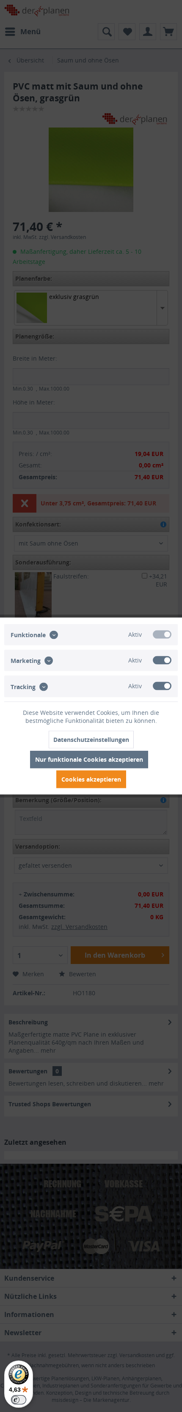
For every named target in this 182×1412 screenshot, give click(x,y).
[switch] (18, 1399)
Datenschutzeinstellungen (91, 740)
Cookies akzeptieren (91, 779)
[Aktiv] (162, 634)
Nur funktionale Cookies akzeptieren (89, 759)
